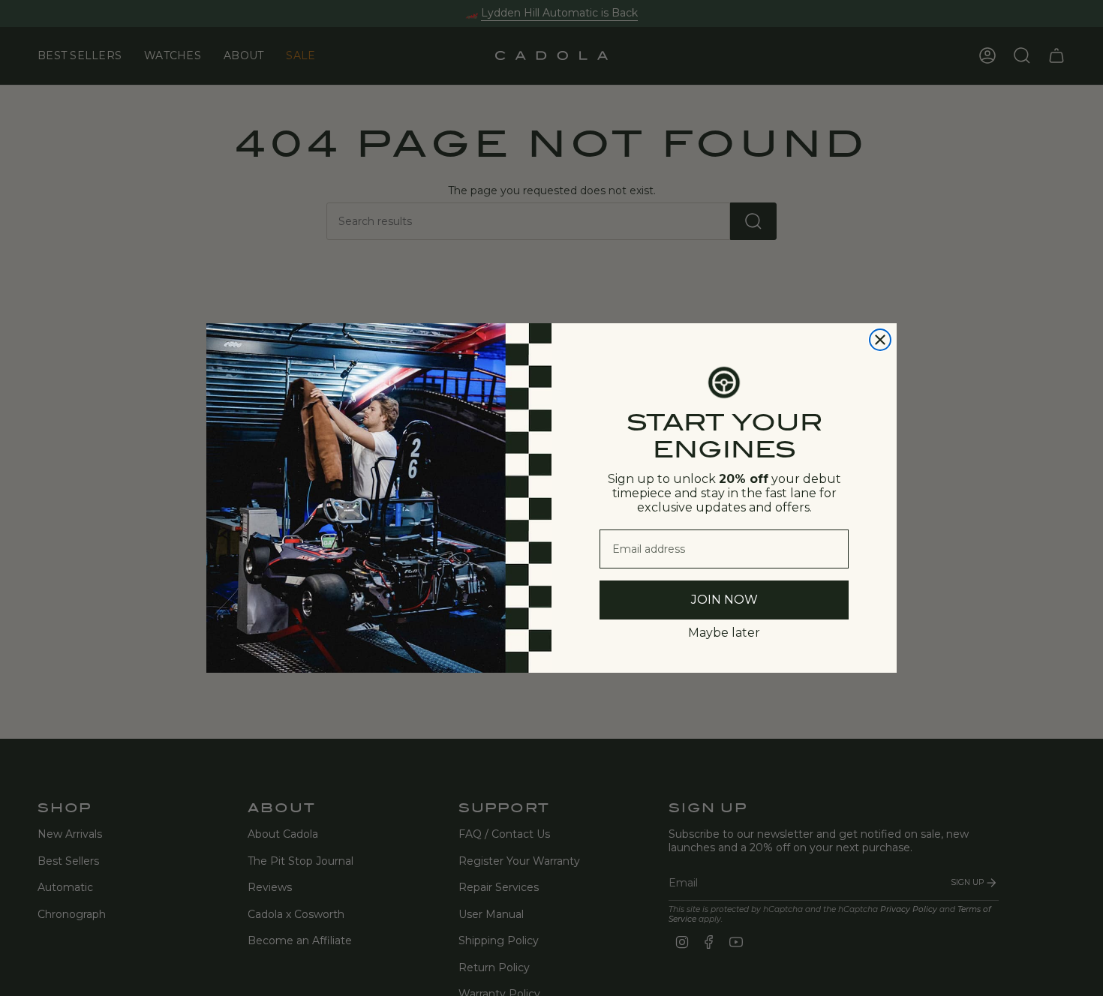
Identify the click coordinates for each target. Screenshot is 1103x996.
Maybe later (724, 633)
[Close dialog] (880, 339)
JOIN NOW (724, 599)
